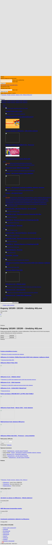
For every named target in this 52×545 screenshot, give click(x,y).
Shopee (27, 163)
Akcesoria (12, 197)
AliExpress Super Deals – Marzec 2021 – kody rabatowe (17, 407)
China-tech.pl (6, 484)
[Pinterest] (12, 345)
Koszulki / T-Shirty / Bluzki (34, 200)
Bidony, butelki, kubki (35, 197)
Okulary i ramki (38, 204)
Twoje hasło (15, 81)
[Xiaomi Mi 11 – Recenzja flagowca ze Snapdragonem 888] (11, 217)
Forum (4, 299)
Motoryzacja (38, 202)
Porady (4, 161)
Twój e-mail (14, 89)
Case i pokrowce (12, 199)
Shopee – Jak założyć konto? (14, 193)
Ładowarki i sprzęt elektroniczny (15, 202)
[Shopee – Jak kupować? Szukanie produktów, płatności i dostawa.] (12, 184)
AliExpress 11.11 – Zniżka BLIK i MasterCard (18, 295)
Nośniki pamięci (22, 204)
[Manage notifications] (3, 542)
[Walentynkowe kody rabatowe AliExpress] (7, 418)
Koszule (26, 200)
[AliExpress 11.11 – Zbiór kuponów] (23, 286)
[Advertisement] (19, 98)
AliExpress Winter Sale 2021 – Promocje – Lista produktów (18, 435)
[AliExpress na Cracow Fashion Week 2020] (12, 156)
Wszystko (8, 163)
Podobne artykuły (5, 351)
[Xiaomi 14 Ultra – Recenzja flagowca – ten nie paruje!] (11, 205)
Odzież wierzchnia (30, 204)
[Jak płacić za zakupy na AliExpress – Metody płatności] (4, 495)
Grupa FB (5, 298)
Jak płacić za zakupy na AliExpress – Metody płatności (16, 498)
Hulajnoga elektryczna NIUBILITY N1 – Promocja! (20, 145)
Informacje (5, 106)
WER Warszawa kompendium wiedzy (11, 508)
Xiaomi (4, 228)
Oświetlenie (44, 204)
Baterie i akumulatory (25, 197)
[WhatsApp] (16, 345)
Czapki (25, 199)
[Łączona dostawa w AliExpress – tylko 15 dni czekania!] (12, 128)
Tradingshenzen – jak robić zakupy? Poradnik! (17, 451)
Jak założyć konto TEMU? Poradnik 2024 (17, 167)
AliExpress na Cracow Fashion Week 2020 (18, 158)
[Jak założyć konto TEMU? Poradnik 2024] (20, 165)
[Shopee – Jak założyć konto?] (19, 190)
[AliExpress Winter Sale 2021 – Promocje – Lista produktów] (7, 432)
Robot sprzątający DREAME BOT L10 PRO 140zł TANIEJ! (17, 393)
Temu (30, 163)
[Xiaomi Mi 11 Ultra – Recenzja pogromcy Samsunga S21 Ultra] (12, 211)
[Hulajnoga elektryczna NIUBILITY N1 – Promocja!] (12, 142)
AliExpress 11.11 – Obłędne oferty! (16, 284)
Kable (43, 199)
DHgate (16, 163)
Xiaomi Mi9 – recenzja (12, 255)
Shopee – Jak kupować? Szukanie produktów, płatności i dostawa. (25, 187)
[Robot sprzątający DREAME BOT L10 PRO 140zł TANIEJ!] (5, 390)
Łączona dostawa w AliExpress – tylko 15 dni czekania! (22, 131)
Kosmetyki (22, 200)
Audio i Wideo (17, 197)
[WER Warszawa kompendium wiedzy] (4, 505)
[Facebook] (3, 345)
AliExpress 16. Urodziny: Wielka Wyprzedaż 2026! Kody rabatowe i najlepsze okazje (25, 357)
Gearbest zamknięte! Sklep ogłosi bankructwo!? (19, 117)
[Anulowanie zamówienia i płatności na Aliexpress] (4, 516)
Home (4, 105)
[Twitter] (7, 345)
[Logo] (14, 100)
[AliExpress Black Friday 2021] (12, 267)
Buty (48, 197)
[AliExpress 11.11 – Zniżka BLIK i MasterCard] (22, 292)
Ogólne (24, 163)
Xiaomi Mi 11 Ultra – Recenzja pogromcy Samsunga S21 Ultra (23, 214)
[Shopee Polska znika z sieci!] (17, 108)
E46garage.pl (6, 482)
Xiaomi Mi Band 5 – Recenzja (14, 225)
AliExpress (12, 163)
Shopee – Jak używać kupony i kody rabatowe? (19, 173)
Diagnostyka (29, 199)
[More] (30, 318)
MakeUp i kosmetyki (31, 202)
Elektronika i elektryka (37, 199)
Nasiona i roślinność (14, 204)
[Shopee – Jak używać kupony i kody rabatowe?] (20, 170)
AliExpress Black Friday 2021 (14, 270)
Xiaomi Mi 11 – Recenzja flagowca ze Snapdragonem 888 (22, 220)
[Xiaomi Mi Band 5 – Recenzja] (12, 222)
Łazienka (25, 202)
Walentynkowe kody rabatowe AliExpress (13, 421)
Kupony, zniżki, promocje (8, 305)
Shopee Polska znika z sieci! (14, 111)
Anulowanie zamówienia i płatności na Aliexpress (15, 519)
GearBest (20, 163)
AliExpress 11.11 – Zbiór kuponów (15, 289)
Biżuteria (45, 197)
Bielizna (41, 197)
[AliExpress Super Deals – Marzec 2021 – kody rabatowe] (7, 404)
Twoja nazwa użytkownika (18, 80)
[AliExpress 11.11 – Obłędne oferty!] (12, 281)
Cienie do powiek (20, 199)
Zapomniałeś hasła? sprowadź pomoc (9, 85)
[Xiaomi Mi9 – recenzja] (11, 252)
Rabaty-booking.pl (7, 485)
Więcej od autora (13, 351)
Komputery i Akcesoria (15, 200)
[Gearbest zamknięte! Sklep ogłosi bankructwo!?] (15, 114)
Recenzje (5, 195)
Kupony (4, 258)
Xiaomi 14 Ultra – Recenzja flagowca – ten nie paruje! (21, 208)
